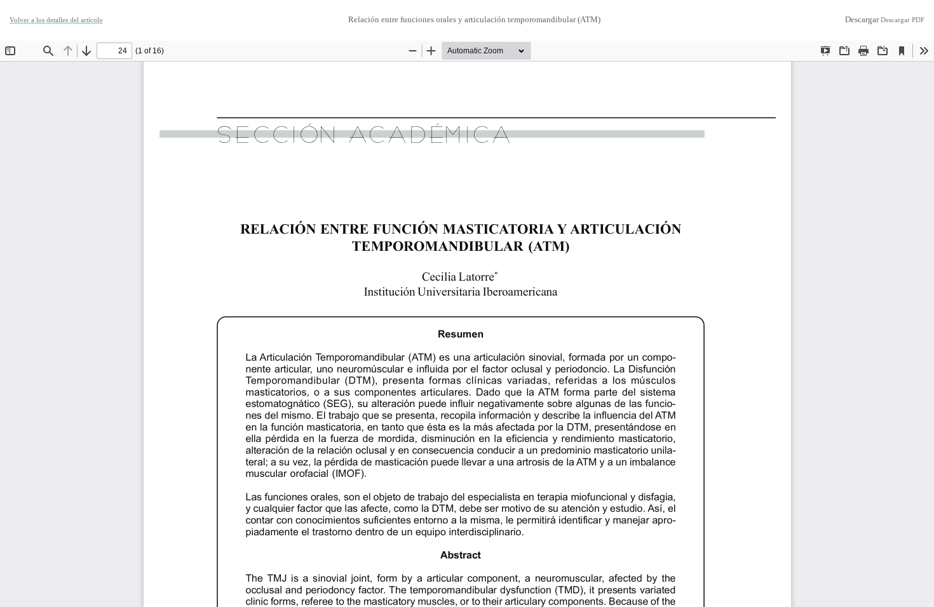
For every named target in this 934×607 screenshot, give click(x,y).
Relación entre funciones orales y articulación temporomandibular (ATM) (474, 19)
